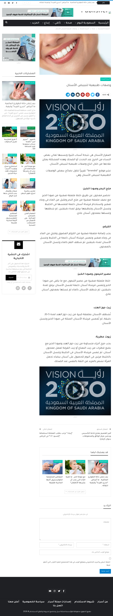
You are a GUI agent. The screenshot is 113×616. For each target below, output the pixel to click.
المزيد (35, 23)
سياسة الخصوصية (33, 602)
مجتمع (14, 179)
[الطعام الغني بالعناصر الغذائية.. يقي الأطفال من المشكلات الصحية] (27, 206)
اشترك (11, 277)
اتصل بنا (58, 606)
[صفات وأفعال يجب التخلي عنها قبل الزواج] (9, 183)
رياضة (14, 128)
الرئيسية (103, 23)
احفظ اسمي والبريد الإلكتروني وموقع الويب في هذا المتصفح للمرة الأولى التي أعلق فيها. (76, 563)
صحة (69, 23)
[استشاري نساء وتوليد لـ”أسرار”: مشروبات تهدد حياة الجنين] (9, 159)
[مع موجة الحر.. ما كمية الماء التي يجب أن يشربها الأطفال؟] (75, 467)
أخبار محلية (31, 128)
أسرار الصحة (105, 79)
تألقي (58, 23)
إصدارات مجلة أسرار (59, 602)
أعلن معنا (13, 602)
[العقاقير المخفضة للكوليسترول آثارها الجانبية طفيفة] (52, 467)
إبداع (47, 23)
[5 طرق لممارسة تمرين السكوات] (9, 132)
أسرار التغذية (12, 155)
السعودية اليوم (86, 23)
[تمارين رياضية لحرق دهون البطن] (27, 183)
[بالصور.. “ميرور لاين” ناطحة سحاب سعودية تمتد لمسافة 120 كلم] (27, 132)
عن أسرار (103, 602)
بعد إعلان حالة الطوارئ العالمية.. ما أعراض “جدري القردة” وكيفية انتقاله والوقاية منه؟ (62, 3)
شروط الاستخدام (84, 602)
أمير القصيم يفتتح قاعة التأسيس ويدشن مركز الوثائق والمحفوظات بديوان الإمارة (96, 436)
